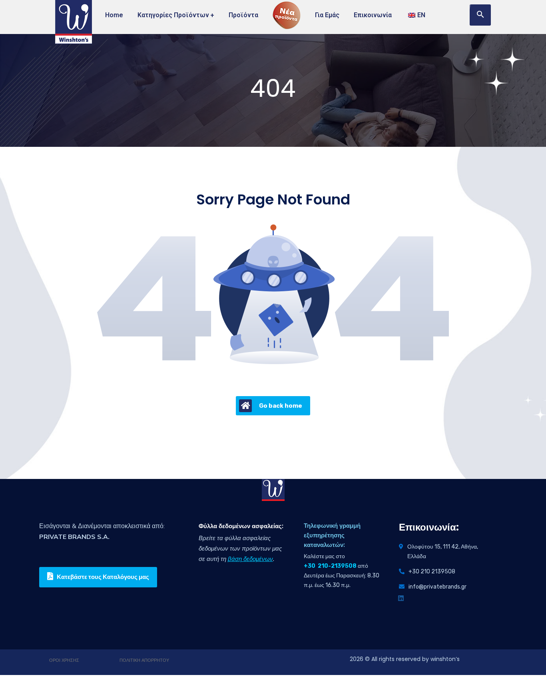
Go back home (280, 405)
